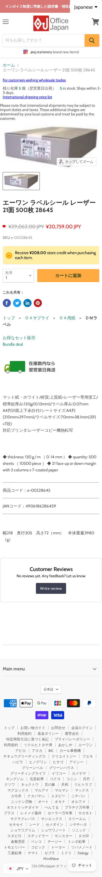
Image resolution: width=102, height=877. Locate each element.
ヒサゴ (58, 762)
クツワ (9, 784)
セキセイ (16, 824)
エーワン (85, 745)
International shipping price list (27, 96)
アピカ (20, 750)
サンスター (63, 836)
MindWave (51, 858)
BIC (51, 750)
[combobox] (17, 868)
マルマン (62, 790)
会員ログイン (81, 727)
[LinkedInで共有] (27, 303)
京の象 (50, 784)
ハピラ (18, 762)
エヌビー (58, 796)
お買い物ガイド (32, 727)
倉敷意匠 (18, 841)
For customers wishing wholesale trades (34, 80)
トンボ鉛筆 (76, 841)
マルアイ (42, 790)
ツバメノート (81, 847)
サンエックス (51, 818)
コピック (38, 847)
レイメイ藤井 (31, 813)
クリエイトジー (64, 756)
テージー (55, 841)
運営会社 (72, 733)
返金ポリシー (48, 733)
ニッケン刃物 (21, 801)
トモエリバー (14, 847)
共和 (64, 784)
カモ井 (16, 796)
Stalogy (83, 853)
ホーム (9, 65)
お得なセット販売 (19, 337)
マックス (82, 790)
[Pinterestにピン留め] (38, 303)
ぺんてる (52, 807)
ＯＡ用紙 (67, 318)
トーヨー (58, 847)
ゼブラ (49, 853)
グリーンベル (32, 767)
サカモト (85, 813)
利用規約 (24, 733)
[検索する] (92, 40)
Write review (51, 588)
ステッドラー (38, 836)
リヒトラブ (83, 784)
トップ (9, 318)
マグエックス (18, 790)
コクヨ (55, 779)
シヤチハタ (78, 824)
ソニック (79, 830)
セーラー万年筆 (60, 813)
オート (43, 801)
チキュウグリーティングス (24, 756)
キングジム (15, 779)
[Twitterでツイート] (17, 303)
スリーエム (77, 818)
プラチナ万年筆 (77, 807)
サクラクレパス (22, 818)
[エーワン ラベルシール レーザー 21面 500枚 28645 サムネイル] (21, 181)
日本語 (48, 689)
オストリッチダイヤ (23, 807)
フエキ (87, 756)
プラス (9, 813)
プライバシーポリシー (72, 739)
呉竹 (86, 779)
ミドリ (66, 853)
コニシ (71, 779)
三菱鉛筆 (15, 853)
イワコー (59, 773)
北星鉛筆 (37, 779)
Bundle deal (13, 344)
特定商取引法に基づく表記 (27, 739)
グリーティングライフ (28, 773)
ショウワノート (53, 830)
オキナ (60, 801)
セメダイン (54, 824)
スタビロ (14, 836)
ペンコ (36, 841)
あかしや (65, 745)
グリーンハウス (61, 767)
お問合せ (58, 727)
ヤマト (33, 853)
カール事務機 (70, 750)
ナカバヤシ (36, 796)
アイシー (76, 762)
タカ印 (83, 836)
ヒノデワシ (38, 762)
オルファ (78, 801)
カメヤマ (79, 773)
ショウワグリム (22, 830)
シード (34, 824)
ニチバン (78, 796)
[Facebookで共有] (7, 303)
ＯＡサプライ (37, 318)
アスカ (37, 750)
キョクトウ (30, 784)
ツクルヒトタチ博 (38, 745)
